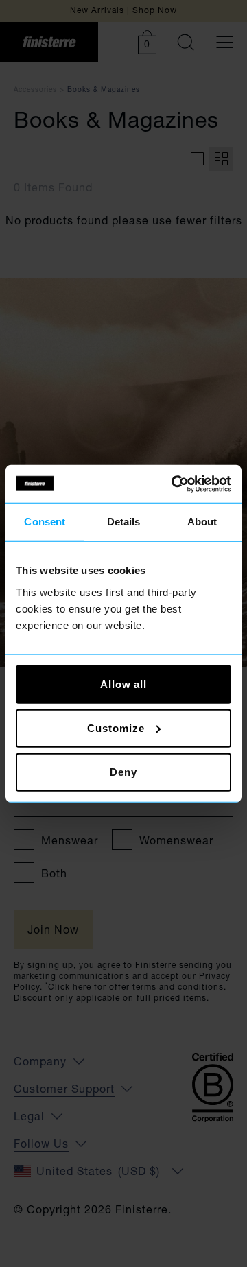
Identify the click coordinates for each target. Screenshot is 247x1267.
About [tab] (202, 522)
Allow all (123, 683)
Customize (115, 727)
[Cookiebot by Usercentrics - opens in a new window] (174, 484)
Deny (123, 771)
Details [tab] (124, 522)
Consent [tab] (44, 522)
